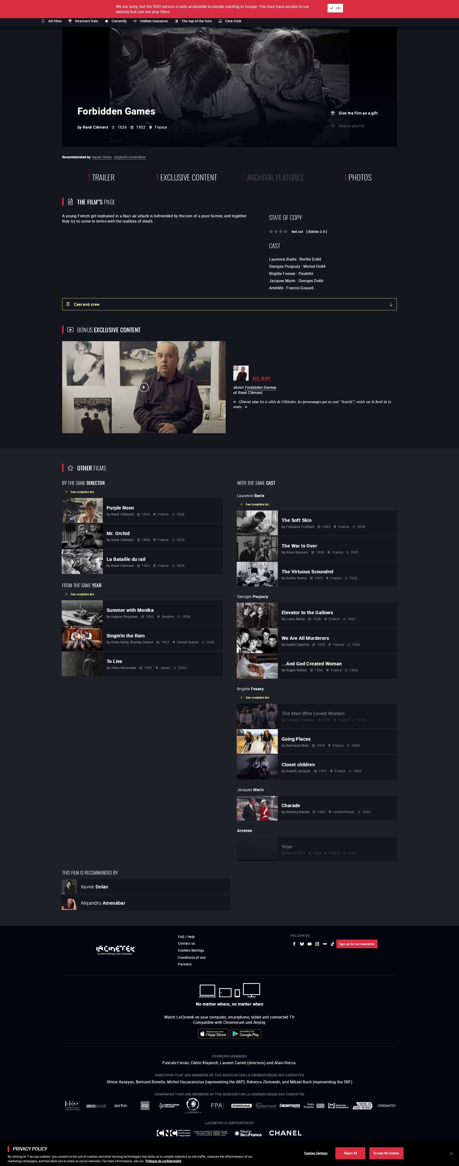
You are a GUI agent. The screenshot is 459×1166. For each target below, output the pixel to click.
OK (338, 8)
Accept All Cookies (386, 1153)
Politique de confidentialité (163, 1161)
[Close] (451, 1153)
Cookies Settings (316, 1153)
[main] (229, 1153)
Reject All (350, 1153)
